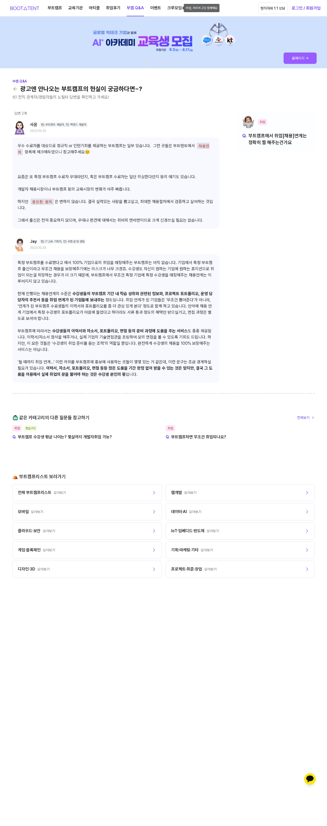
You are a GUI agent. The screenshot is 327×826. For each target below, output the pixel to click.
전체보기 (303, 418)
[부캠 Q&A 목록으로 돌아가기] (15, 89)
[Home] (24, 8)
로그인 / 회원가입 (306, 8)
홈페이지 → (300, 58)
